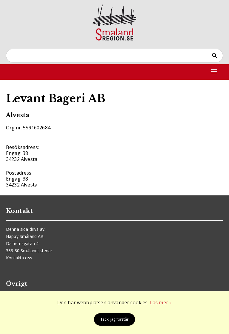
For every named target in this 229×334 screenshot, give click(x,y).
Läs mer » (161, 302)
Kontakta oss (19, 258)
